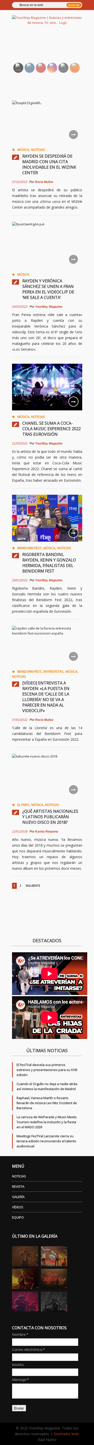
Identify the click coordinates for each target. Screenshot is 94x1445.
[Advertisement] (53, 46)
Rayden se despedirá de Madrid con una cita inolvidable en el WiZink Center (49, 164)
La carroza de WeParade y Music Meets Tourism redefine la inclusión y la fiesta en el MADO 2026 (47, 1122)
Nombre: (20, 1334)
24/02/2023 (20, 306)
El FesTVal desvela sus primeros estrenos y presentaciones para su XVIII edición (47, 1069)
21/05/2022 (20, 443)
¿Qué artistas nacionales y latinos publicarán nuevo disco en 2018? (50, 816)
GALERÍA (18, 1197)
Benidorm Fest (29, 548)
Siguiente (33, 886)
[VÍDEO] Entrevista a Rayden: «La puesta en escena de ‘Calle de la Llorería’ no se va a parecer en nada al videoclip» (45, 696)
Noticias (38, 149)
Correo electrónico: (28, 1349)
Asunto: (18, 1364)
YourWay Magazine (48, 306)
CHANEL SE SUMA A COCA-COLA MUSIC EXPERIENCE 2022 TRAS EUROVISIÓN (51, 428)
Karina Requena (46, 831)
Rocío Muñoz (44, 182)
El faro (23, 804)
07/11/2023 (19, 182)
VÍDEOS (17, 1207)
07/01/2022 (20, 720)
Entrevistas (53, 671)
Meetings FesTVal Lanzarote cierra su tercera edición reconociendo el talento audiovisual (46, 1141)
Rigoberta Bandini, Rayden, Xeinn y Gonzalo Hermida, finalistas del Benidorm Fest (49, 563)
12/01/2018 (20, 831)
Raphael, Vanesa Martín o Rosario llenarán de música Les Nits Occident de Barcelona (47, 1103)
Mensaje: (20, 1379)
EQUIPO (18, 1217)
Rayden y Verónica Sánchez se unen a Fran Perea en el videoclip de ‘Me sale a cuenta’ (48, 289)
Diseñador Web (66, 1433)
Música (23, 149)
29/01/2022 (20, 580)
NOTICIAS (19, 1176)
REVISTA (18, 1186)
